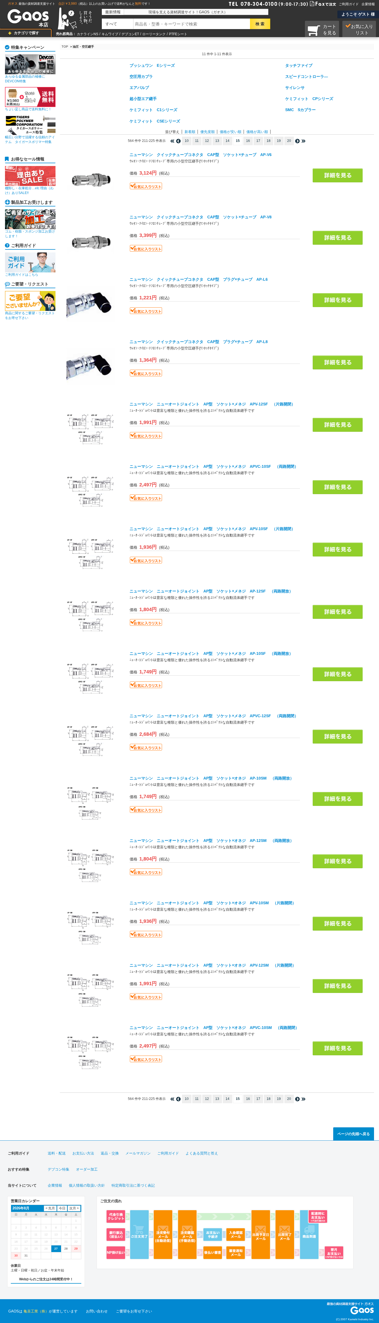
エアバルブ (139, 87)
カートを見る (329, 29)
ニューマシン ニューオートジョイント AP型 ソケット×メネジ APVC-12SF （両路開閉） (214, 716)
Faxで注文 (316, 3)
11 (197, 141)
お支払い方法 (83, 1153)
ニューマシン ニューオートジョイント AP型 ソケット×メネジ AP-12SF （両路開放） (211, 591)
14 (227, 141)
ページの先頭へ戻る (353, 1134)
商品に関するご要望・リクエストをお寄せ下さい (30, 315)
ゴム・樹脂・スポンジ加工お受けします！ (30, 233)
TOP (65, 46)
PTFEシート (178, 34)
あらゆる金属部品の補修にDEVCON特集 (25, 79)
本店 (43, 24)
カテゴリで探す (26, 33)
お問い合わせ (97, 1311)
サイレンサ (295, 87)
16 (248, 141)
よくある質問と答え (202, 1153)
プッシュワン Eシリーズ (152, 65)
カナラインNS (87, 34)
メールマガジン (138, 1153)
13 (217, 141)
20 (289, 141)
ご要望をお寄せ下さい (134, 1311)
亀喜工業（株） (36, 1311)
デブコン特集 (58, 1169)
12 (207, 141)
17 (258, 141)
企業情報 (368, 4)
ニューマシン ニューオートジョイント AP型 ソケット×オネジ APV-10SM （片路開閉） (213, 903)
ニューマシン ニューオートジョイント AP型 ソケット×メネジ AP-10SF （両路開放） (211, 653)
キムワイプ (110, 34)
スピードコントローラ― (306, 76)
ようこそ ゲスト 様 (358, 14)
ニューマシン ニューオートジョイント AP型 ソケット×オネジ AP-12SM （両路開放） (212, 840)
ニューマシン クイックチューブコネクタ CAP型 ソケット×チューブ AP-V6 (201, 154)
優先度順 (207, 132)
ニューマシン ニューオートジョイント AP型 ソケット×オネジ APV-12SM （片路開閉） (213, 965)
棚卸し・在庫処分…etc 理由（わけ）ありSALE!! (29, 190)
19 (279, 141)
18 (269, 141)
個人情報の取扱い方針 (87, 1185)
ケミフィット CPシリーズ (309, 98)
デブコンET (130, 34)
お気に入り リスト (362, 29)
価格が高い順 (257, 132)
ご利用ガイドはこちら (21, 275)
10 (187, 141)
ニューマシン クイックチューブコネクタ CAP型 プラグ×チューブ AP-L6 (199, 279)
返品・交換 (110, 1153)
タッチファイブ (298, 65)
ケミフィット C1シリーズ (153, 110)
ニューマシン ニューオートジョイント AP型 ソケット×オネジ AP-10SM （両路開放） (212, 778)
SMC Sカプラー (300, 110)
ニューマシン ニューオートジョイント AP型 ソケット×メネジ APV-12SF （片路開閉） (212, 404)
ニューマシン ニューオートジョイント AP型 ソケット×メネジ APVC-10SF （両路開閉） (214, 466)
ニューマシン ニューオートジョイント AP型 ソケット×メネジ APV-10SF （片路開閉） (212, 529)
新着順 (190, 132)
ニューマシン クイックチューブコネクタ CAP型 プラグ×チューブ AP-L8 (199, 341)
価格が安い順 (230, 132)
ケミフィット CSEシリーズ (155, 121)
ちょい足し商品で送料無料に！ (28, 109)
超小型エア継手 (143, 98)
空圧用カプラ (141, 76)
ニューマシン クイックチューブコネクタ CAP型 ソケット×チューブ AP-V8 (201, 217)
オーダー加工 (87, 1169)
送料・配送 (57, 1153)
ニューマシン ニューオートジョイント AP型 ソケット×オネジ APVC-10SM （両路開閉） (214, 1027)
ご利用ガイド (349, 4)
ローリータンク (154, 34)
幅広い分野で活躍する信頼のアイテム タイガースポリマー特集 (30, 139)
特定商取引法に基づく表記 (133, 1185)
